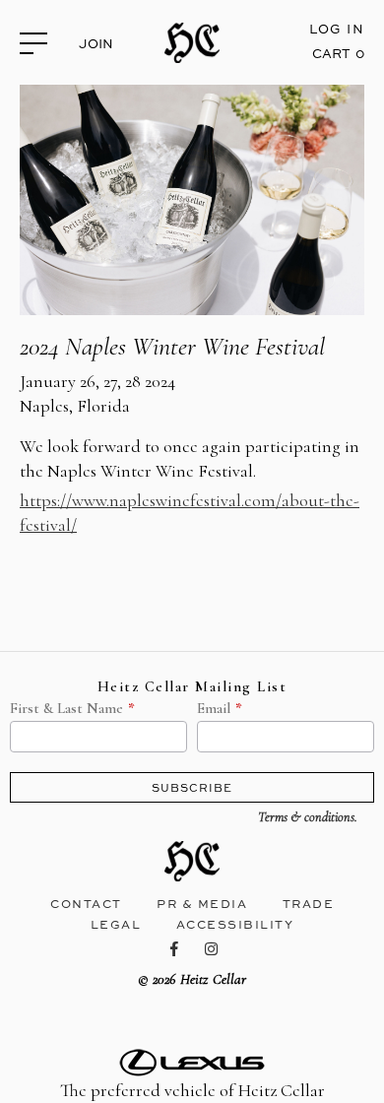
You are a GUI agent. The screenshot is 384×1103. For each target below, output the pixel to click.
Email (213, 709)
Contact (86, 903)
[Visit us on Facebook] (175, 949)
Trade (309, 903)
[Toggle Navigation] (41, 42)
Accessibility (235, 924)
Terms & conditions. (307, 817)
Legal (116, 924)
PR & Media (202, 903)
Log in (336, 28)
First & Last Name (66, 709)
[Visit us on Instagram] (212, 949)
